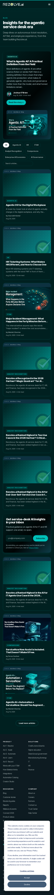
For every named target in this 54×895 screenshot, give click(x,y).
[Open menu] (49, 4)
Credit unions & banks (36, 746)
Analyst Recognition (13, 151)
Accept (27, 878)
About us (31, 793)
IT (29, 762)
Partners (31, 801)
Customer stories (9, 797)
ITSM (36, 145)
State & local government (37, 754)
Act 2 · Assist (7, 750)
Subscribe (40, 538)
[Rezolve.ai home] (13, 4)
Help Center (32, 813)
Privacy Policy (33, 548)
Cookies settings (27, 871)
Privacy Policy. (32, 850)
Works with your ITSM (11, 766)
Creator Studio (8, 782)
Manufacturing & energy (37, 758)
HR (27, 145)
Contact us (32, 805)
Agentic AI (17, 145)
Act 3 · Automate (9, 754)
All (6, 145)
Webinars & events (9, 809)
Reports (6, 805)
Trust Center (33, 809)
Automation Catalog (10, 777)
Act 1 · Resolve (8, 746)
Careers (31, 797)
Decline (27, 884)
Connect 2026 (8, 813)
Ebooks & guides (9, 801)
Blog (4, 793)
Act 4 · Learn (7, 758)
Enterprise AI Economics (15, 157)
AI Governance (37, 157)
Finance (31, 770)
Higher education (34, 750)
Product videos (8, 817)
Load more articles (27, 723)
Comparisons (32, 151)
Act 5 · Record (8, 762)
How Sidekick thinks (10, 770)
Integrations (7, 774)
